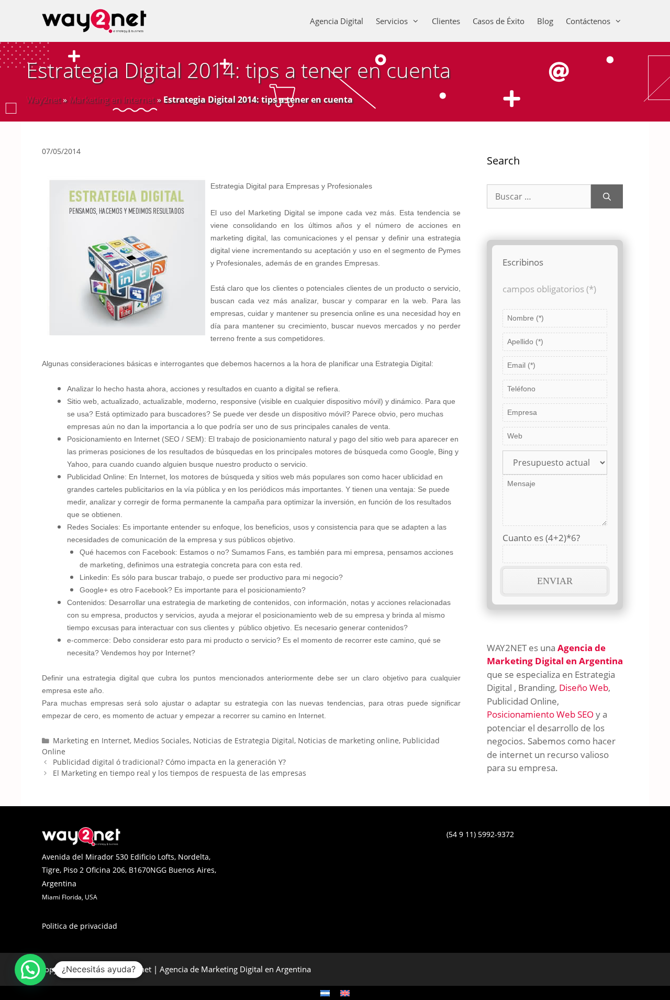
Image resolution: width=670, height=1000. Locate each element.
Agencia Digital (336, 21)
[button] (30, 969)
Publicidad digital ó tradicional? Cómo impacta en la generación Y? (169, 762)
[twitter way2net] (329, 843)
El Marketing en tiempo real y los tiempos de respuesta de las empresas (179, 773)
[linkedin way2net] (335, 843)
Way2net (43, 99)
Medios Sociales (161, 740)
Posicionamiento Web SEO (540, 714)
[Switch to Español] (325, 993)
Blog (545, 21)
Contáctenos (588, 21)
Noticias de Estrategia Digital (243, 740)
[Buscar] (607, 196)
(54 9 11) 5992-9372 (480, 834)
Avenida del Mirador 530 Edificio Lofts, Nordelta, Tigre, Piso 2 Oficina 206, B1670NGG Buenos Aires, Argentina (129, 870)
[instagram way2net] (340, 843)
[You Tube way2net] (345, 843)
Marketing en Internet (112, 99)
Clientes (446, 21)
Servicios (392, 21)
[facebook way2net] (324, 843)
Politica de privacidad (79, 926)
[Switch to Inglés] (345, 993)
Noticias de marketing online (348, 740)
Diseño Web (583, 688)
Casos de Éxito (498, 21)
